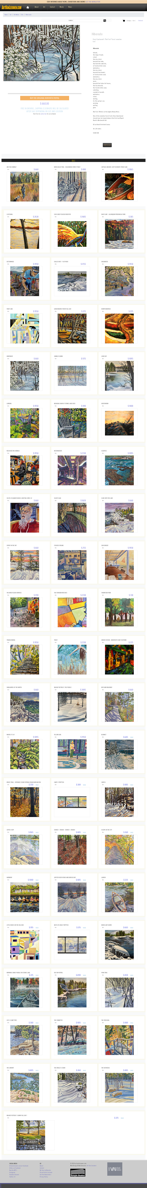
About (37, 7)
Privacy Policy (44, 1177)
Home (6, 15)
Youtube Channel (14, 1175)
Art (44, 7)
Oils (22, 15)
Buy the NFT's (13, 1170)
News (70, 7)
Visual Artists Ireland (46, 1172)
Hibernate (29, 15)
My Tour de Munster (45, 1170)
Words (62, 7)
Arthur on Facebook (15, 1168)
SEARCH (70, 20)
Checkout (140, 21)
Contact (52, 7)
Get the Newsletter (93, 1)
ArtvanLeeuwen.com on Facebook (18, 1166)
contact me (43, 114)
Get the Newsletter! (45, 1175)
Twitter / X (12, 1177)
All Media (16, 15)
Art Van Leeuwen (91, 1166)
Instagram (12, 1172)
